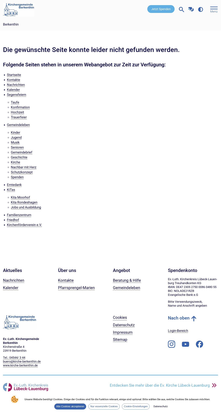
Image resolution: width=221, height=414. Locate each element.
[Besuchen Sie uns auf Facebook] (199, 344)
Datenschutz (160, 406)
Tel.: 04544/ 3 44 (14, 357)
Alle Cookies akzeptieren (70, 406)
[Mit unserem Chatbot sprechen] (191, 8)
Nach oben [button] (179, 318)
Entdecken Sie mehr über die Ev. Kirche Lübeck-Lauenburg (160, 385)
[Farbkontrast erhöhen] (200, 9)
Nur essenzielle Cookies (104, 406)
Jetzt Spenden (161, 9)
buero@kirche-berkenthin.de (22, 361)
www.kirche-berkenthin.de (20, 365)
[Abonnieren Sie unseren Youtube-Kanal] (185, 344)
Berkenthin (11, 24)
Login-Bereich (178, 331)
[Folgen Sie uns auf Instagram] (171, 344)
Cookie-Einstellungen (136, 406)
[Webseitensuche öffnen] (181, 9)
